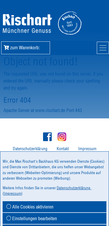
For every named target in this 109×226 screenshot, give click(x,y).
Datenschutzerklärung (30, 148)
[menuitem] (30, 148)
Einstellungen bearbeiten (34, 218)
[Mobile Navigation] (103, 48)
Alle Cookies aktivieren (32, 207)
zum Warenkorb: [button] (27, 47)
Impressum (87, 148)
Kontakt (63, 148)
